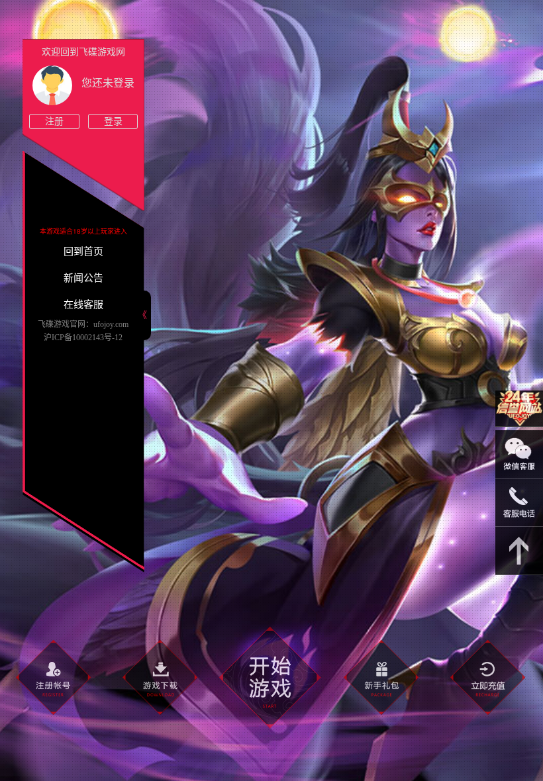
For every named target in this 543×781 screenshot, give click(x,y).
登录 (113, 121)
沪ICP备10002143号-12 (83, 337)
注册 (54, 121)
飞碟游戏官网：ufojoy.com (83, 324)
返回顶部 (519, 551)
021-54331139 (519, 503)
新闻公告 (83, 278)
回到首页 (83, 251)
